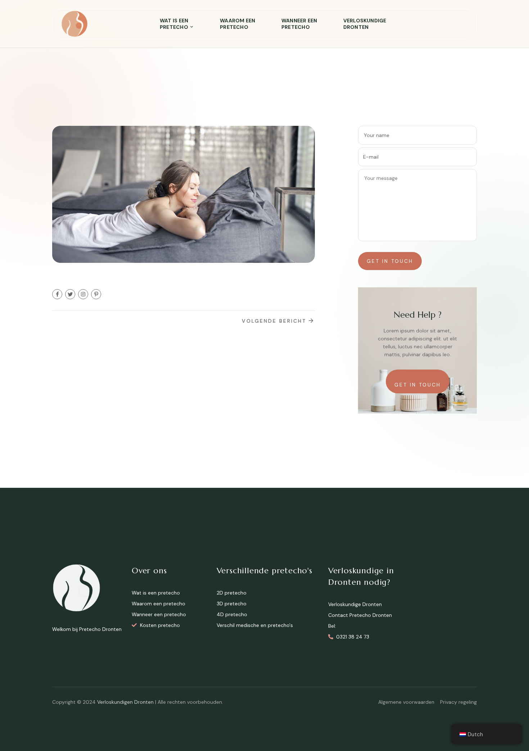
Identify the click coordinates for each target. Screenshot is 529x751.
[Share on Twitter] (70, 294)
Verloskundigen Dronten (125, 702)
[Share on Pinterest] (96, 294)
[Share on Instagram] (83, 294)
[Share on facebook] (57, 294)
